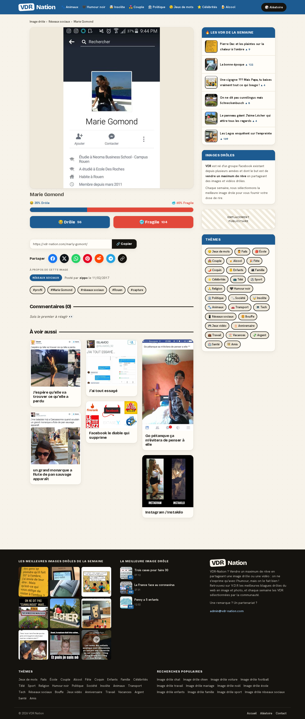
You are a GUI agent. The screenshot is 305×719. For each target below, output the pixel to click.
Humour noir (93, 7)
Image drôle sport (229, 692)
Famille (125, 679)
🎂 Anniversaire (244, 326)
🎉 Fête (254, 261)
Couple (136, 7)
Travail (110, 692)
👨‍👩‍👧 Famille (257, 270)
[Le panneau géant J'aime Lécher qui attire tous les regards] (65, 613)
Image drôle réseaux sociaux (265, 692)
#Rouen (117, 290)
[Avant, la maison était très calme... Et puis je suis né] (65, 645)
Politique (156, 7)
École (53, 679)
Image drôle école (256, 686)
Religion (44, 686)
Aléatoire (266, 713)
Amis (33, 698)
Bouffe (59, 692)
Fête (88, 679)
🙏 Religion (215, 289)
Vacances (125, 692)
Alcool (228, 7)
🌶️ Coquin (214, 270)
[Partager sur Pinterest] (87, 258)
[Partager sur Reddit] (99, 258)
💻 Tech (261, 307)
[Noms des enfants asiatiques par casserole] (96, 645)
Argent (139, 692)
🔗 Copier (124, 244)
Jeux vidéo (74, 692)
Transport (135, 686)
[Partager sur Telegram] (110, 258)
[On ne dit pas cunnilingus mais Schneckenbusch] (33, 613)
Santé (23, 698)
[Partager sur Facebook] (52, 258)
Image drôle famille (201, 692)
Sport (32, 686)
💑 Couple (214, 261)
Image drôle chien (195, 679)
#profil (37, 290)
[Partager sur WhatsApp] (76, 258)
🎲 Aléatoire (274, 7)
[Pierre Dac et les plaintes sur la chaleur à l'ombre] (33, 582)
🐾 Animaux (216, 307)
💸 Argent (259, 335)
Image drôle (37, 21)
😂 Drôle (69, 222)
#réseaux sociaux (92, 290)
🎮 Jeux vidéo (217, 326)
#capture (137, 290)
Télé (22, 686)
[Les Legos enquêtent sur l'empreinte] (96, 613)
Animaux (69, 7)
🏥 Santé (213, 344)
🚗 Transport (240, 307)
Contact (281, 713)
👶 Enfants (236, 270)
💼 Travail (214, 335)
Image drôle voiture (224, 679)
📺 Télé (238, 279)
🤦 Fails (242, 251)
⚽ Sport (256, 279)
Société (92, 686)
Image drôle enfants (171, 692)
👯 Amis (232, 344)
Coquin (99, 679)
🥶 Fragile (153, 222)
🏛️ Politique (216, 298)
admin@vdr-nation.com (227, 611)
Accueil (252, 713)
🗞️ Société (238, 298)
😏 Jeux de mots (219, 251)
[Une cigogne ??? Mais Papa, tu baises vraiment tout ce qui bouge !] (96, 582)
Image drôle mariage (200, 686)
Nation (37, 7)
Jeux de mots (181, 7)
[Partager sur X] (64, 258)
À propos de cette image (49, 269)
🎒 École (260, 251)
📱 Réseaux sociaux (221, 316)
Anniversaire (93, 692)
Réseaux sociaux (59, 21)
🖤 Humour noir (240, 289)
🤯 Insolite (259, 298)
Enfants (112, 679)
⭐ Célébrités (217, 279)
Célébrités (207, 7)
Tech (22, 692)
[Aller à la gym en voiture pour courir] (33, 645)
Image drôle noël (228, 686)
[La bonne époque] (65, 582)
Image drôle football (255, 679)
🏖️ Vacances (237, 335)
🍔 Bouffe (247, 316)
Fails (44, 679)
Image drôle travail (170, 686)
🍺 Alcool (235, 261)
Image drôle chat (168, 679)
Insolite (117, 7)
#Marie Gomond (61, 290)
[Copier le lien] (122, 258)
